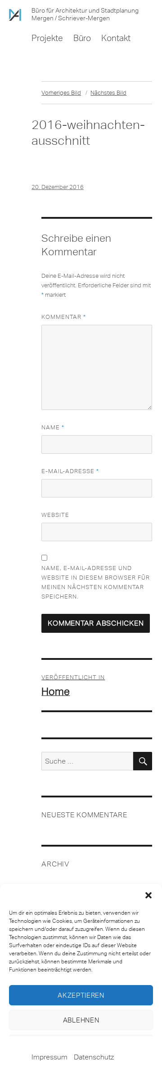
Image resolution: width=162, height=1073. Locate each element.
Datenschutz (94, 1057)
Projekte (47, 38)
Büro (82, 38)
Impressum (50, 1057)
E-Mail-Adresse (70, 471)
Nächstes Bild (108, 92)
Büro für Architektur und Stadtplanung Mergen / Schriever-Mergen (85, 14)
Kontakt (115, 38)
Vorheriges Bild (61, 92)
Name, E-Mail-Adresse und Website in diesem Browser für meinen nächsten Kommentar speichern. (95, 582)
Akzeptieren (81, 995)
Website (55, 514)
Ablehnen (81, 1020)
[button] (148, 895)
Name (52, 427)
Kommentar (63, 316)
